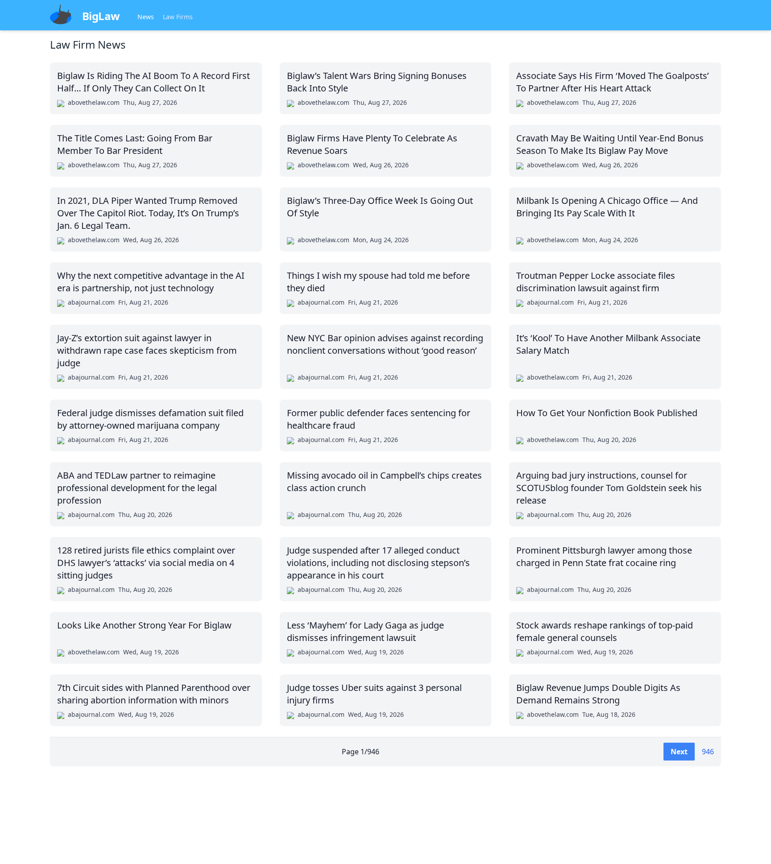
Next (679, 752)
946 (708, 752)
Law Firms (178, 16)
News (145, 16)
